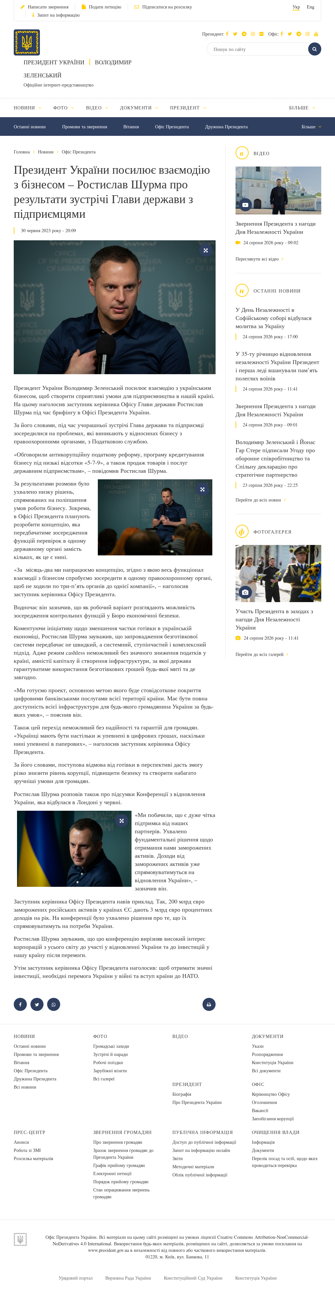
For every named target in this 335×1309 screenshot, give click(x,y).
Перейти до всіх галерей (260, 654)
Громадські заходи (111, 1046)
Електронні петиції (112, 1173)
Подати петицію (105, 7)
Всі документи (266, 1070)
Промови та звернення (84, 126)
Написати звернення (48, 7)
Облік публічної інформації (199, 1175)
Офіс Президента (172, 126)
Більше (299, 107)
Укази (258, 1046)
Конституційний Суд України (193, 1278)
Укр (296, 7)
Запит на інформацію (58, 15)
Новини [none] (25, 107)
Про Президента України (197, 1102)
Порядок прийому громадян (121, 1181)
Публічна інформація (202, 1132)
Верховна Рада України (128, 1278)
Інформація (263, 1142)
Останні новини (30, 126)
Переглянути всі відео (258, 259)
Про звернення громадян (117, 1142)
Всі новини (25, 1087)
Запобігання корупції (273, 1118)
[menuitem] (30, 107)
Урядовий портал (76, 1278)
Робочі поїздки (108, 1062)
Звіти (177, 1158)
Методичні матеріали (193, 1166)
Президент (187, 1084)
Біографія (181, 1094)
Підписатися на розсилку (167, 7)
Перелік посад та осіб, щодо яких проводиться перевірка (285, 1161)
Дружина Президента (226, 126)
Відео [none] (94, 107)
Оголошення (264, 1102)
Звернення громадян (122, 1132)
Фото (100, 1036)
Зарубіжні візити (110, 1070)
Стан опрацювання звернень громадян (121, 1193)
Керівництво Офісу (271, 1094)
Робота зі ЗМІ (27, 1150)
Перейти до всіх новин (259, 500)
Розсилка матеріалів (33, 1158)
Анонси (21, 1142)
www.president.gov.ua (108, 1250)
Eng (310, 7)
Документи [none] (137, 107)
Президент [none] (186, 107)
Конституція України (272, 1062)
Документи (268, 1036)
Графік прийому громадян (119, 1165)
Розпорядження (267, 1054)
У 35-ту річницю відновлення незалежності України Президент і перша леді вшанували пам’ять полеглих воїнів (277, 366)
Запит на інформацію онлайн (201, 1150)
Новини (46, 152)
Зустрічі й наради (110, 1054)
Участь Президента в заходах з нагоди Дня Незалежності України (274, 619)
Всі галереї (104, 1079)
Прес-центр (29, 1132)
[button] (236, 34)
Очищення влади (276, 1132)
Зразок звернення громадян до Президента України (123, 1153)
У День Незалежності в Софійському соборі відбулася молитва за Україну (273, 318)
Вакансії (260, 1110)
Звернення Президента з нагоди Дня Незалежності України (276, 227)
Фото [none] (61, 107)
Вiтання (131, 126)
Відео (180, 1036)
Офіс (258, 1084)
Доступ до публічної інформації (204, 1142)
